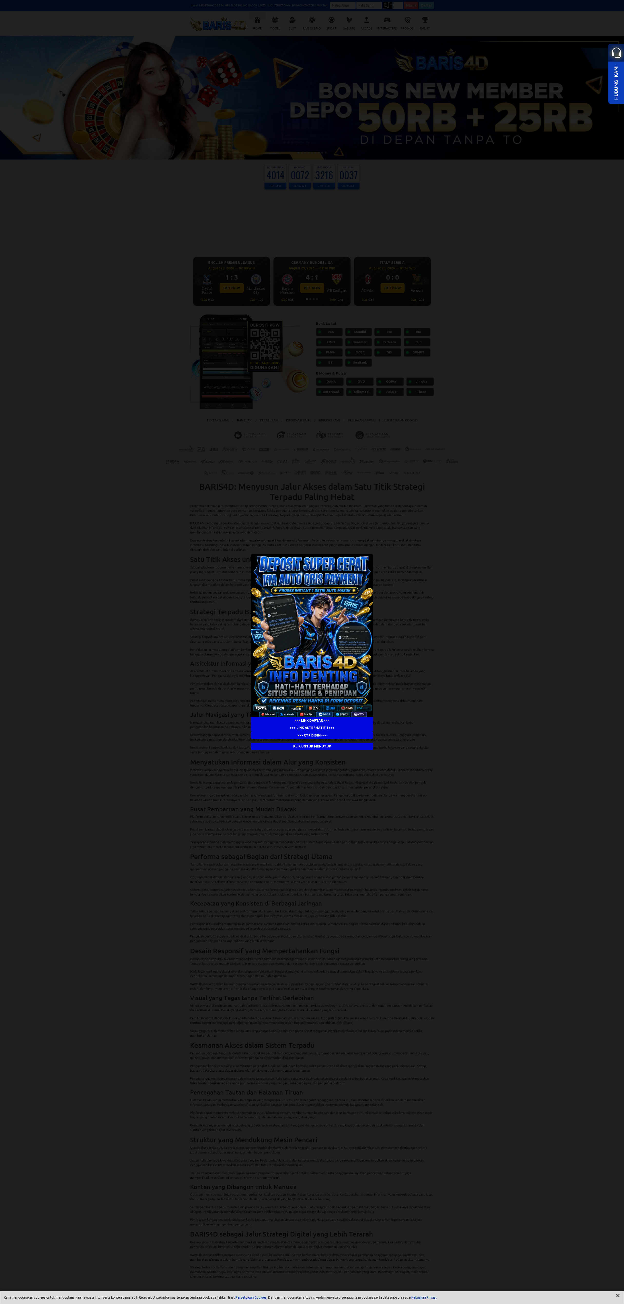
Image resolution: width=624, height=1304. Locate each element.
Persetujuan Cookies (251, 1297)
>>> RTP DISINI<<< (312, 735)
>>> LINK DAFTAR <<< (312, 720)
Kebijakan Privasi (423, 1297)
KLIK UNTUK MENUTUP (312, 746)
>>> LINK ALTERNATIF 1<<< (312, 728)
